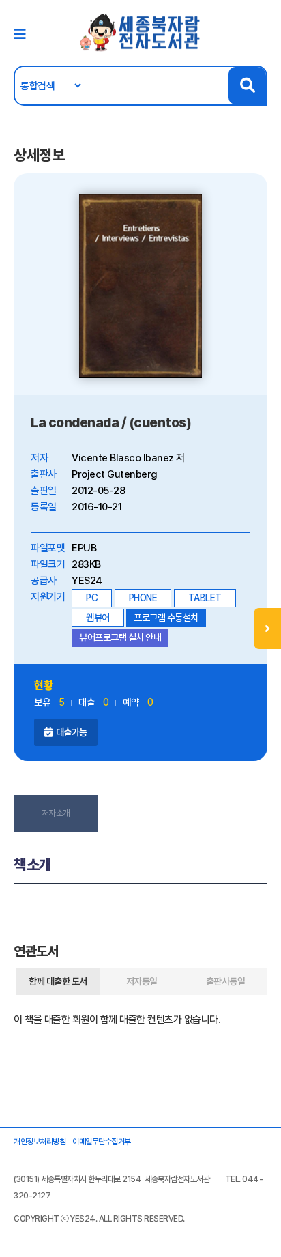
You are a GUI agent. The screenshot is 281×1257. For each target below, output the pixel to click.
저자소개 (56, 813)
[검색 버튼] (247, 85)
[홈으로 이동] (140, 32)
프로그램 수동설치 (166, 617)
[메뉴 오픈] (267, 628)
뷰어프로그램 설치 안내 (120, 637)
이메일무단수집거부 (101, 1141)
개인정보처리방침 (39, 1141)
